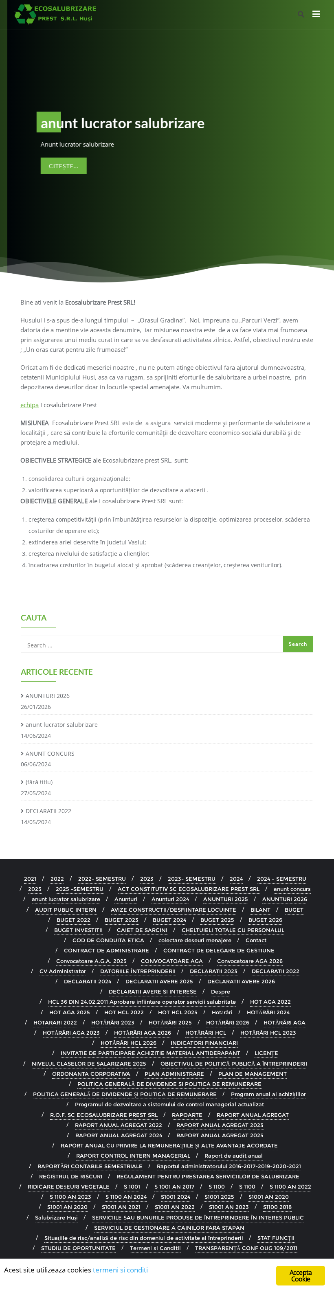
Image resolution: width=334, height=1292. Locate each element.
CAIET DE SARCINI (142, 930)
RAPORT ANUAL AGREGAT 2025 (220, 1135)
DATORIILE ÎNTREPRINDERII (138, 971)
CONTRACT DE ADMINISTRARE (106, 950)
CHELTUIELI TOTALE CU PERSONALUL (233, 930)
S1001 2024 (175, 1196)
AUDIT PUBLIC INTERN (66, 909)
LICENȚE (266, 1053)
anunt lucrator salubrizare (62, 724)
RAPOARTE (187, 1115)
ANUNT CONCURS (50, 753)
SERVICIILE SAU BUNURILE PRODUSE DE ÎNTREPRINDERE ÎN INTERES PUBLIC (198, 1217)
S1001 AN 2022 (175, 1207)
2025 (35, 889)
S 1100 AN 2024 (126, 1196)
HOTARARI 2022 (55, 1022)
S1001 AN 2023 (229, 1207)
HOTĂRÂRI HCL (205, 1032)
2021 (30, 878)
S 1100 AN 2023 (70, 1196)
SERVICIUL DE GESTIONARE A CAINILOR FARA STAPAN (169, 1227)
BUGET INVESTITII (78, 930)
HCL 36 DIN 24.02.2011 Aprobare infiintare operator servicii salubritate (142, 1001)
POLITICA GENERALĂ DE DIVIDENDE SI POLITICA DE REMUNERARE (169, 1084)
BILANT (260, 909)
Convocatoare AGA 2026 (250, 961)
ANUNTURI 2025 (225, 899)
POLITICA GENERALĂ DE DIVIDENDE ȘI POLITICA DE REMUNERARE (125, 1094)
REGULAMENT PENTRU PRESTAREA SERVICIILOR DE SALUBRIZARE (207, 1176)
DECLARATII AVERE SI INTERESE (153, 991)
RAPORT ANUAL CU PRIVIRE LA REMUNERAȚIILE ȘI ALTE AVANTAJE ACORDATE (169, 1145)
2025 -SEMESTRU (79, 889)
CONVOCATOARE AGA (172, 961)
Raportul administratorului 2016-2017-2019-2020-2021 (229, 1166)
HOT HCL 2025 (178, 1012)
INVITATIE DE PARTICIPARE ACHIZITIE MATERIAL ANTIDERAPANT (150, 1053)
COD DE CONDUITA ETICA (108, 940)
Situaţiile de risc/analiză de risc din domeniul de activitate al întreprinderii (143, 1238)
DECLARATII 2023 (213, 971)
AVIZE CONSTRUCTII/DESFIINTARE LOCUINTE (173, 909)
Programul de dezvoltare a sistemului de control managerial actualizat (169, 1104)
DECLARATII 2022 (48, 811)
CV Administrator (63, 971)
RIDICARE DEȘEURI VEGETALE (69, 1186)
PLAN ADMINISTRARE (174, 1073)
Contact (256, 940)
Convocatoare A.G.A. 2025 (91, 961)
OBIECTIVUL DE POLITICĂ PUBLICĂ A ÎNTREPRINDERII (233, 1063)
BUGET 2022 (73, 920)
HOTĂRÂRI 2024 (268, 1012)
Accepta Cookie (301, 1275)
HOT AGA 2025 (69, 1012)
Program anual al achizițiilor (268, 1094)
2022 (57, 878)
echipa (29, 405)
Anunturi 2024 (170, 899)
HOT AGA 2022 (270, 1001)
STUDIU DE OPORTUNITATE (78, 1248)
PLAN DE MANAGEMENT (252, 1073)
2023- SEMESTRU (191, 878)
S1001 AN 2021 (121, 1207)
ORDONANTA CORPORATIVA (91, 1073)
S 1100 (217, 1186)
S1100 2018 (277, 1207)
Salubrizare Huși (56, 1217)
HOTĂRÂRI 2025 (170, 1022)
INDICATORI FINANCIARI (204, 1043)
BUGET (294, 909)
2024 (236, 878)
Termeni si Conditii (155, 1248)
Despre (220, 991)
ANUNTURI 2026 (48, 696)
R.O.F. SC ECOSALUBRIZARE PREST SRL (104, 1115)
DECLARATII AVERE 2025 (159, 981)
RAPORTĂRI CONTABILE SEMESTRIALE (90, 1166)
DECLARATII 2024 (87, 981)
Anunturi (125, 899)
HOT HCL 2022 (124, 1012)
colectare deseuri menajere (194, 940)
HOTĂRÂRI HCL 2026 (128, 1043)
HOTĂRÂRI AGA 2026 (142, 1032)
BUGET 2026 (265, 920)
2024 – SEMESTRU (281, 878)
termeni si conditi (120, 1269)
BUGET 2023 (121, 920)
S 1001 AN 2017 (174, 1186)
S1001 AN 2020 (268, 1196)
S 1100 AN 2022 (290, 1186)
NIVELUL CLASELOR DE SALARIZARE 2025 (89, 1063)
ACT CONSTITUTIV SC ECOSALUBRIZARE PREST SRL (188, 889)
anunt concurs (292, 889)
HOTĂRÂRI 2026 (227, 1022)
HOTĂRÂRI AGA (284, 1022)
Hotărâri (222, 1012)
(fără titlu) (39, 782)
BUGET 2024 (169, 920)
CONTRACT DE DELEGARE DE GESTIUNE (219, 950)
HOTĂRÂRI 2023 (112, 1022)
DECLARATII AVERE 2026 (241, 981)
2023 (147, 878)
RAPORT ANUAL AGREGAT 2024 (118, 1135)
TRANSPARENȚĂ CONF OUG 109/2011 (246, 1248)
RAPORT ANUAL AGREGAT (253, 1115)
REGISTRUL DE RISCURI (70, 1176)
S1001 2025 (219, 1196)
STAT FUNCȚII (275, 1238)
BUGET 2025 (217, 920)
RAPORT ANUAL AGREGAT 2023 (220, 1125)
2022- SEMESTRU (102, 878)
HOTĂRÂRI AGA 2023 (71, 1032)
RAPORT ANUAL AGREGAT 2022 (118, 1125)
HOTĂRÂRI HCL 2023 (268, 1032)
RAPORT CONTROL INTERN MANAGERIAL (133, 1155)
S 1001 (132, 1186)
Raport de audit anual (233, 1155)
